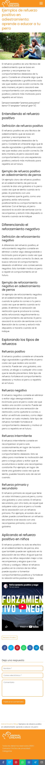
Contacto (6, 748)
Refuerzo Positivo (9, 637)
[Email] (42, 762)
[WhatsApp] (23, 648)
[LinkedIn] (30, 648)
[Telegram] (36, 648)
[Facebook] (4, 648)
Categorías (7, 751)
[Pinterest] (17, 648)
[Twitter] (11, 648)
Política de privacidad (21, 748)
